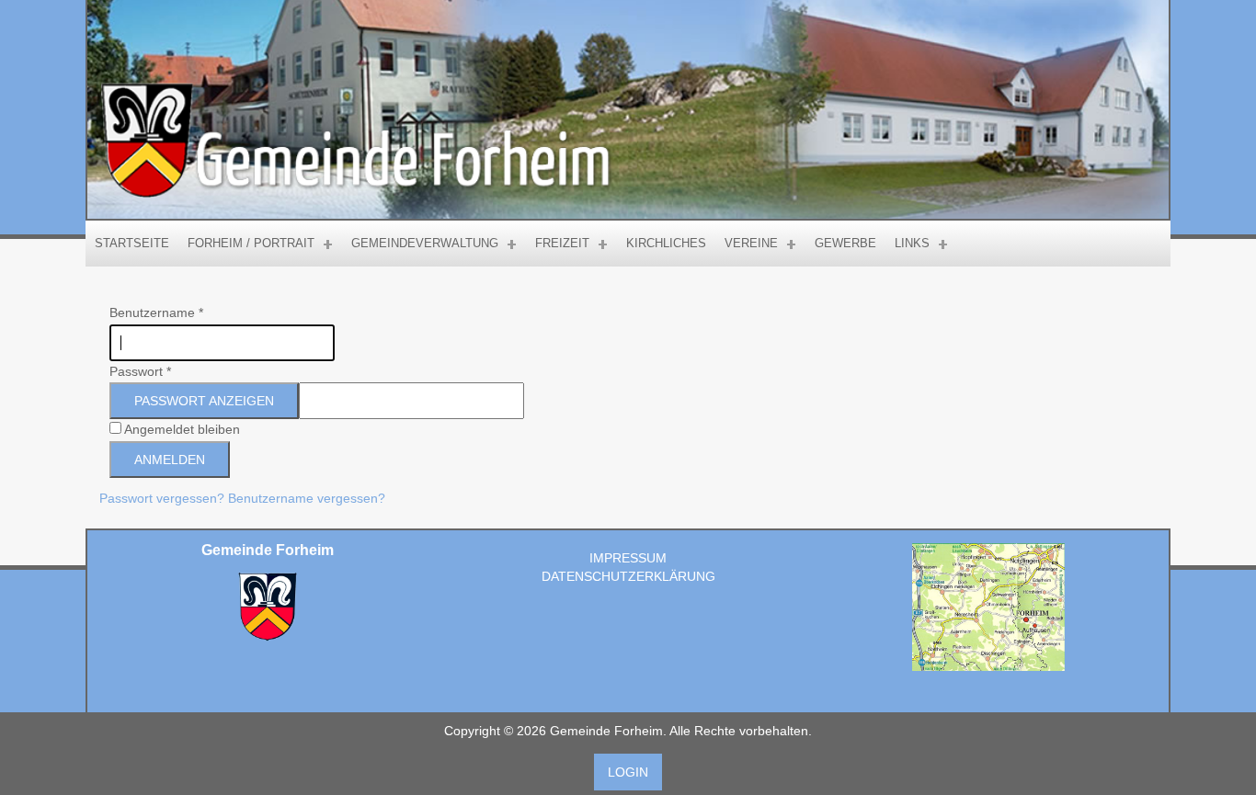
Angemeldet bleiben (182, 429)
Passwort (140, 371)
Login (628, 772)
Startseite (132, 243)
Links (912, 243)
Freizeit (562, 243)
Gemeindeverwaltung (424, 243)
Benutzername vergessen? (306, 498)
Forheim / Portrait (251, 243)
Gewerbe (845, 243)
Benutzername (156, 312)
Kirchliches (666, 243)
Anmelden (169, 459)
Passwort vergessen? (163, 498)
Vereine (751, 243)
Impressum (628, 558)
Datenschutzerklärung (628, 576)
